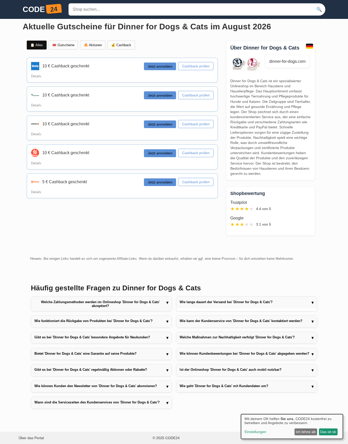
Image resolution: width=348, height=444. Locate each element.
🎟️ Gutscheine (63, 45)
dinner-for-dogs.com (287, 61)
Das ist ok (328, 432)
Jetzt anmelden (160, 66)
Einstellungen (255, 432)
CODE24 (172, 438)
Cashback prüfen (196, 66)
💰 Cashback (121, 45)
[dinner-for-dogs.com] (247, 64)
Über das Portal (31, 438)
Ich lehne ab (306, 432)
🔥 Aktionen (93, 45)
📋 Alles (36, 45)
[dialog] (292, 426)
